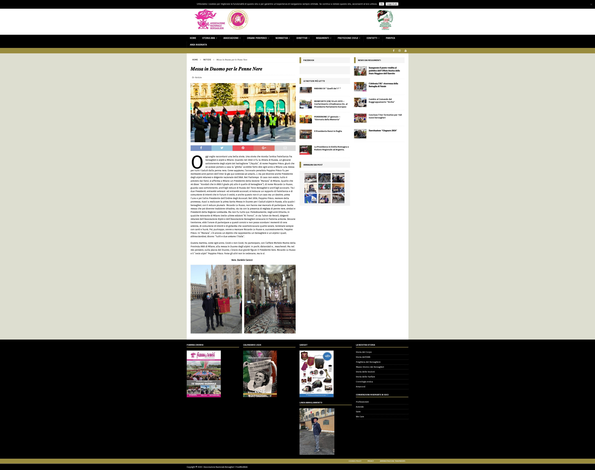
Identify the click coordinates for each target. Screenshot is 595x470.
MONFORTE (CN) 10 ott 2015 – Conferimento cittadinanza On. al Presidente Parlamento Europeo (331, 103)
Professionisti (362, 402)
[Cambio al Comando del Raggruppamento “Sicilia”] (360, 102)
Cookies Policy (355, 461)
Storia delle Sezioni (365, 372)
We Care (360, 416)
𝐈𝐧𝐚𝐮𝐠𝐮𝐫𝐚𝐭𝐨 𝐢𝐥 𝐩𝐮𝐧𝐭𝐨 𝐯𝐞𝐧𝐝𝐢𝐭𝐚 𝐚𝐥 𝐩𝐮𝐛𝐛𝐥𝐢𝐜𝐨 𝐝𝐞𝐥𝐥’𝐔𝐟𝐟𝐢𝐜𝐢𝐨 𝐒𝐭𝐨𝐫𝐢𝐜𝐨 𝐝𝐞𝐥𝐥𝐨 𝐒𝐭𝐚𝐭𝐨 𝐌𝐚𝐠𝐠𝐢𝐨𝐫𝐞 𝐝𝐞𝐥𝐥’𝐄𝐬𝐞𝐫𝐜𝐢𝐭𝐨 (384, 70)
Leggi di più (392, 4)
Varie (358, 411)
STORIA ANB (208, 38)
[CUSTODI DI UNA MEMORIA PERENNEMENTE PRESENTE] (338, 177)
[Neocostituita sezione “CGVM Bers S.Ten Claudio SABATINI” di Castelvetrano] (310, 177)
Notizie (198, 77)
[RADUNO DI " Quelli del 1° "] (306, 90)
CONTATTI (372, 38)
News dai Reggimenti (369, 60)
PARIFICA (390, 38)
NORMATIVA (281, 38)
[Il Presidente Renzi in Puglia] (306, 134)
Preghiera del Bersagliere (368, 362)
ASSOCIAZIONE (230, 38)
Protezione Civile (348, 38)
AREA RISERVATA (198, 44)
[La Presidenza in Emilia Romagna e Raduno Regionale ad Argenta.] (306, 150)
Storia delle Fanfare (365, 377)
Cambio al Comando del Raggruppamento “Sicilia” (382, 100)
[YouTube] (405, 50)
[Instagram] (399, 50)
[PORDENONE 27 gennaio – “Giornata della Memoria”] (306, 119)
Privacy (371, 461)
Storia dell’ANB (363, 357)
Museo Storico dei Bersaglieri (370, 367)
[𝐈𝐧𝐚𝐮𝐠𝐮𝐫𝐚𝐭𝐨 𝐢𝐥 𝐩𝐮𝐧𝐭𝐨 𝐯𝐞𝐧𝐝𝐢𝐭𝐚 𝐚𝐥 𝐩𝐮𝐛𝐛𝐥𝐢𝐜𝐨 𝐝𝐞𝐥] (360, 71)
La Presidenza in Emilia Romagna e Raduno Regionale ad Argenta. (331, 148)
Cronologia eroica (364, 381)
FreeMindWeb (242, 467)
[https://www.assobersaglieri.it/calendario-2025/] (260, 395)
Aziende (360, 407)
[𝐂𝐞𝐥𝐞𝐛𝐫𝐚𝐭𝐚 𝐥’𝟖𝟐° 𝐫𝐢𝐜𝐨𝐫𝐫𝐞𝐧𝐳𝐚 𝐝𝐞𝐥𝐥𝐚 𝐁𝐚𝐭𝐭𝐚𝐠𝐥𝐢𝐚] (360, 86)
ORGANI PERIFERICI (257, 38)
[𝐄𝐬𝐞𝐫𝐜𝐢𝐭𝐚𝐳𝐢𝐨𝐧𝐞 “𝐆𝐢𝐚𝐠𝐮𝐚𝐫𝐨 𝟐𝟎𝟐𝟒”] (360, 133)
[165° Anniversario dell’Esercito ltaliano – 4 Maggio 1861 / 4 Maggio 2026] (310, 198)
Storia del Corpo (364, 352)
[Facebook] (393, 50)
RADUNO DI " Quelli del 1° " (327, 88)
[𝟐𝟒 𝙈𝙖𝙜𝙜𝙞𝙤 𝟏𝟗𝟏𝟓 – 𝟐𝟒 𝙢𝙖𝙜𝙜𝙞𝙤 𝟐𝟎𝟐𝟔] (324, 188)
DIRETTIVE (301, 38)
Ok (381, 4)
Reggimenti (322, 38)
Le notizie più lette (314, 81)
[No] (591, 4)
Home (193, 38)
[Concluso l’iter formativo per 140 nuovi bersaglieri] (360, 118)
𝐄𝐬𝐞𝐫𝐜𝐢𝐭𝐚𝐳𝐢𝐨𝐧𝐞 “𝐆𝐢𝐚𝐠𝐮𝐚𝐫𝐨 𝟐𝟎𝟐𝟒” (383, 130)
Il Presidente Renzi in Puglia (328, 131)
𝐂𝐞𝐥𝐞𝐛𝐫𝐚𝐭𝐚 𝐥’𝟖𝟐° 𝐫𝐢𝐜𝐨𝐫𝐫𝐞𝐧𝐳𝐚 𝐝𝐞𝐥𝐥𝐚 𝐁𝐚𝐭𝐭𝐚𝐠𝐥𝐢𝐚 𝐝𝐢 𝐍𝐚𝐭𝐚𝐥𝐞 (383, 85)
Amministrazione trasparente (392, 461)
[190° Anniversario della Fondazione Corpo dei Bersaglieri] (324, 177)
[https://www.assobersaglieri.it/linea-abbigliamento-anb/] (317, 453)
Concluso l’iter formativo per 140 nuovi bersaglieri (385, 116)
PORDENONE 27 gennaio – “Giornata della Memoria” (327, 118)
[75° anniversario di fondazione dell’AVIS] (324, 198)
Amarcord (360, 386)
